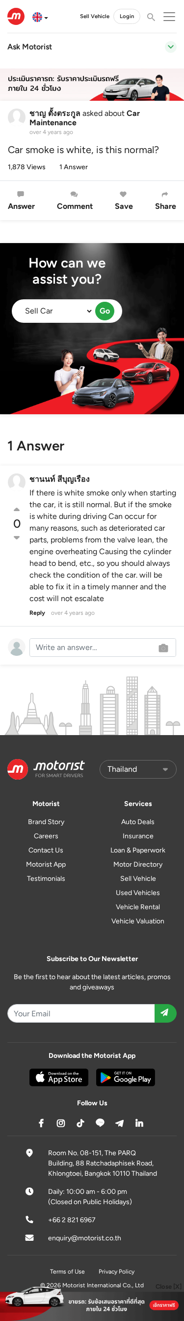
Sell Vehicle (94, 16)
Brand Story (46, 822)
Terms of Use (67, 1271)
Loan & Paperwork (137, 850)
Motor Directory (137, 864)
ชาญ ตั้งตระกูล (54, 113)
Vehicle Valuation (137, 921)
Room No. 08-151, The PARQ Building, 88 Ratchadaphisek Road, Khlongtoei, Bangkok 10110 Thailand (102, 1163)
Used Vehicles (138, 893)
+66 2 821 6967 (72, 1220)
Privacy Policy (116, 1271)
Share (165, 206)
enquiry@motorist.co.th (84, 1238)
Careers (46, 836)
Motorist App (46, 864)
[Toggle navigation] (171, 47)
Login (127, 16)
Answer (21, 206)
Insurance (138, 836)
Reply (37, 612)
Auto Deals (138, 822)
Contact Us (45, 850)
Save (124, 206)
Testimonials (46, 878)
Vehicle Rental (138, 907)
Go (105, 310)
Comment (75, 206)
